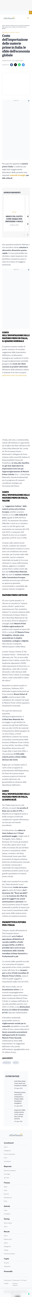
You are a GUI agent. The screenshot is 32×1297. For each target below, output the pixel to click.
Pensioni (6, 1194)
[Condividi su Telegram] (23, 64)
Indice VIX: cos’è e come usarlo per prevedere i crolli (14, 219)
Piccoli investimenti (9, 1154)
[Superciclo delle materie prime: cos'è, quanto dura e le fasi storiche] (9, 1115)
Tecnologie (7, 1174)
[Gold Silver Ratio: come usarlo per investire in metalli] (9, 1084)
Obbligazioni (7, 1150)
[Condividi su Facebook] (11, 64)
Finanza (7, 1183)
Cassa (5, 1210)
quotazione (7, 1062)
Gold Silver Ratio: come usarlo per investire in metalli (20, 1083)
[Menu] (28, 18)
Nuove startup (8, 1223)
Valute (6, 1243)
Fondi (5, 1158)
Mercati (8, 25)
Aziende (7, 1206)
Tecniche (6, 1177)
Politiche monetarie (9, 1253)
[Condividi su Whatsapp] (19, 64)
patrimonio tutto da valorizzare (14, 375)
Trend (5, 1226)
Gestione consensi (15, 1284)
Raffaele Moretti (6, 60)
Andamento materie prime (10, 32)
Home (3, 25)
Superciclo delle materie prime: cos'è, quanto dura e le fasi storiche (19, 1114)
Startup (7, 1219)
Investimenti (9, 1143)
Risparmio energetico (10, 1170)
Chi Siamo (24, 1280)
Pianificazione (8, 1197)
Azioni (14, 212)
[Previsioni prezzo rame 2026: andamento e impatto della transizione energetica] (9, 1099)
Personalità (8, 1271)
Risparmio (7, 1166)
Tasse (5, 1190)
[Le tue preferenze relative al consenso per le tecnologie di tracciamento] (29, 1294)
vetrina (16, 1062)
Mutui (5, 1201)
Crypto (6, 1259)
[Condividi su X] (15, 64)
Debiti (5, 1187)
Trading (6, 1250)
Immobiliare (7, 1161)
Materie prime (14, 25)
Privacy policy (16, 1280)
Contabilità (7, 1214)
